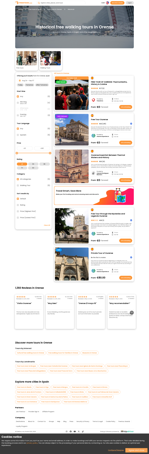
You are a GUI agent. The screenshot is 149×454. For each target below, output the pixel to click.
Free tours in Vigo (42, 387)
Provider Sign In (33, 412)
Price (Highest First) (28, 211)
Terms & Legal (98, 421)
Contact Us (42, 421)
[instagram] (66, 431)
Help (58, 421)
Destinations (20, 421)
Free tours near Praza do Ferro (61, 371)
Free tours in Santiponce (50, 402)
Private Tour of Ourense (102, 253)
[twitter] (79, 431)
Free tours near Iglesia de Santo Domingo (87, 366)
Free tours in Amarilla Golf (102, 397)
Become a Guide (117, 3)
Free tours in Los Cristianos (27, 402)
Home (20, 9)
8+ (45, 164)
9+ (33, 164)
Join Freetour (20, 412)
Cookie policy (110, 421)
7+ (22, 168)
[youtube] (74, 431)
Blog (64, 421)
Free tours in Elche (77, 392)
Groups (51, 421)
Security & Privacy (83, 421)
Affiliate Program (48, 412)
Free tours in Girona (100, 387)
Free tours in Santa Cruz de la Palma (54, 397)
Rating (22, 205)
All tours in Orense (61, 73)
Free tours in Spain (34, 9)
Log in (130, 3)
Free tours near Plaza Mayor (117, 366)
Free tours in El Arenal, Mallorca (75, 402)
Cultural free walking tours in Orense (30, 353)
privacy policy (32, 443)
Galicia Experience (103, 136)
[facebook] (70, 431)
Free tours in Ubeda (24, 387)
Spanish (35, 135)
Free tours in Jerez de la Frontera (29, 392)
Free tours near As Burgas (26, 366)
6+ (33, 168)
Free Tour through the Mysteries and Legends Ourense (108, 215)
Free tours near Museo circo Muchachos (92, 371)
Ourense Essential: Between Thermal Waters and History (108, 156)
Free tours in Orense (54, 9)
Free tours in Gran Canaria (27, 397)
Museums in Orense (89, 353)
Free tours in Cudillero (80, 397)
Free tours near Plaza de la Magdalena (31, 371)
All (22, 164)
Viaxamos (100, 101)
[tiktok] (83, 431)
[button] (26, 60)
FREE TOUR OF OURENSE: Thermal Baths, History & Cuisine (109, 83)
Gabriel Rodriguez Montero (103, 174)
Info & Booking (125, 107)
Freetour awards (124, 421)
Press (71, 421)
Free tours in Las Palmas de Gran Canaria (103, 392)
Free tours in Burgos (60, 387)
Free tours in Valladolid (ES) (56, 392)
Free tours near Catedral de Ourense (54, 366)
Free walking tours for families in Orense (63, 353)
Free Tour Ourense (99, 119)
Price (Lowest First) (27, 218)
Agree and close (136, 450)
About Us (31, 421)
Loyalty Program (21, 426)
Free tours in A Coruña (80, 387)
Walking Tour (35, 185)
